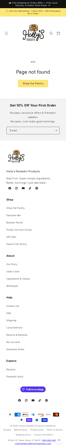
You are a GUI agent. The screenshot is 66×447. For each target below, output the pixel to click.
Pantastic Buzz (14, 376)
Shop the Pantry (33, 83)
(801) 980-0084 (49, 440)
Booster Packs (14, 222)
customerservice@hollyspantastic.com (33, 443)
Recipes (10, 369)
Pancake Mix (13, 215)
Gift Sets (11, 236)
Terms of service (54, 430)
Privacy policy (37, 430)
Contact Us (12, 306)
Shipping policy (23, 435)
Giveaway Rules (15, 349)
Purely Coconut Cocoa (19, 229)
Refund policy (20, 430)
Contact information (43, 435)
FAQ (8, 313)
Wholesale (12, 285)
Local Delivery (14, 327)
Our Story (11, 264)
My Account (13, 342)
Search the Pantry (16, 244)
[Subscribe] (55, 130)
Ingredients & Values (18, 278)
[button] (6, 33)
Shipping (11, 320)
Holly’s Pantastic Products (31, 426)
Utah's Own (13, 271)
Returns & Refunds (16, 334)
